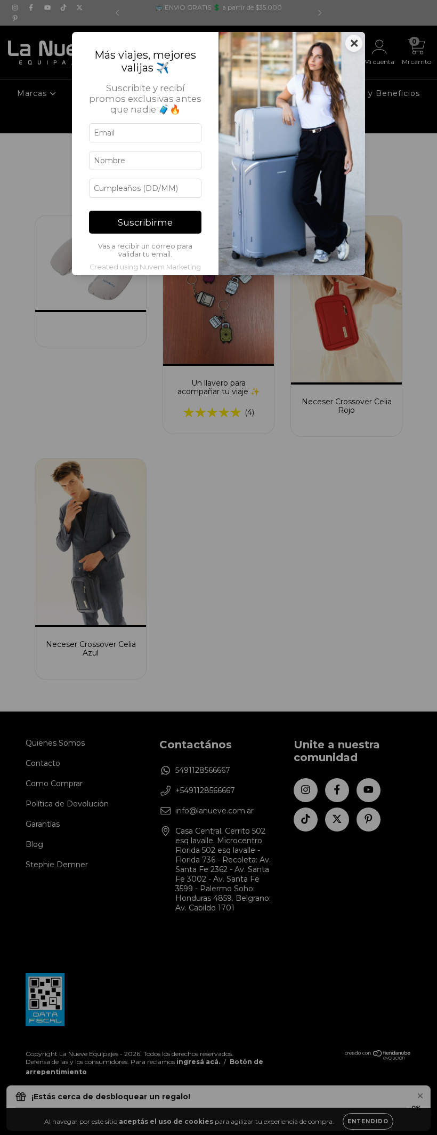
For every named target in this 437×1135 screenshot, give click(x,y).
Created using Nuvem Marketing (145, 267)
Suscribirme (145, 222)
